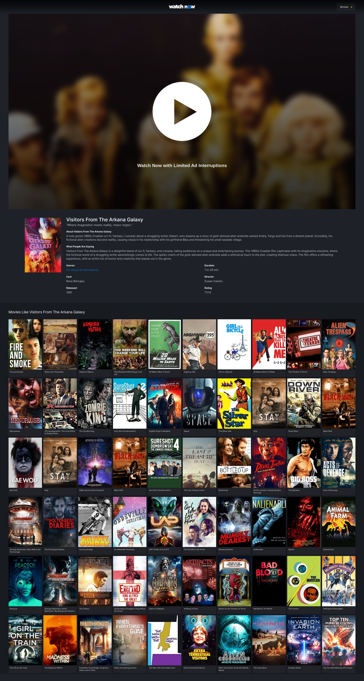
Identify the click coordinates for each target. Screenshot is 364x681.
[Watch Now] (182, 7)
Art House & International (82, 270)
